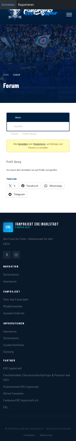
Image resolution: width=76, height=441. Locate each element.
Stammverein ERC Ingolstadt (21, 386)
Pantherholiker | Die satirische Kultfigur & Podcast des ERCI (36, 377)
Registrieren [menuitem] (26, 4)
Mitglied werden (12, 306)
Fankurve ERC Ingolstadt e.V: (21, 400)
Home (6, 74)
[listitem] (7, 254)
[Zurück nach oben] (66, 433)
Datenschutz (11, 274)
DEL (5, 407)
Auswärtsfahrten (13, 313)
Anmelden (23, 144)
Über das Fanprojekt (16, 299)
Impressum (10, 281)
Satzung (8, 351)
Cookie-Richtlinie (13, 345)
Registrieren (39, 144)
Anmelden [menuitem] (8, 4)
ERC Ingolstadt (12, 368)
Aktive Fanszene (13, 393)
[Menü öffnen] (69, 14)
